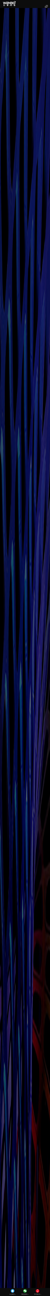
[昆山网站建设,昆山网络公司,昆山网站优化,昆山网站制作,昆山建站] (9, 3)
